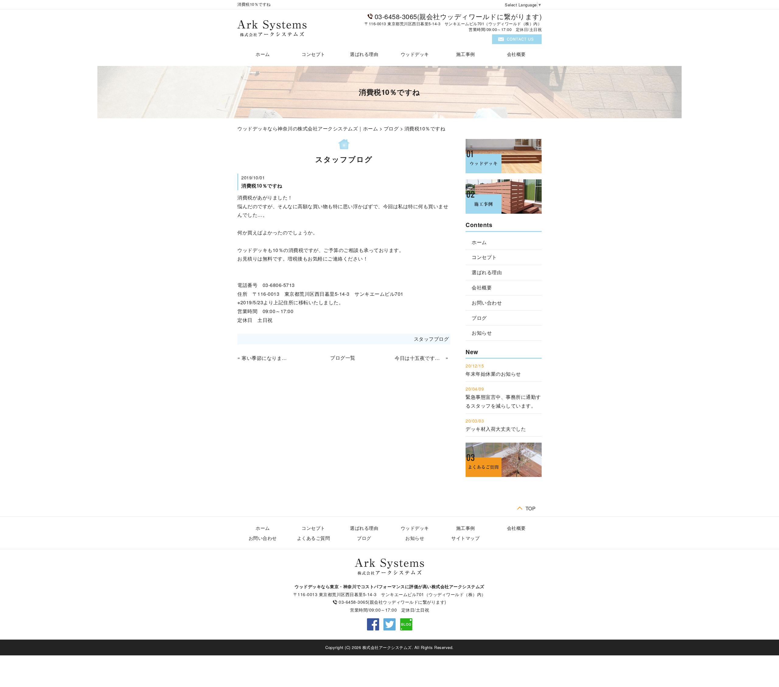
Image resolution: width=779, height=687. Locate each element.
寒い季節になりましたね (266, 357)
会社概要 (516, 54)
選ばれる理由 (364, 54)
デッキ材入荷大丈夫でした (496, 428)
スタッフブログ (431, 338)
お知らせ (482, 332)
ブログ (391, 128)
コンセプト (313, 54)
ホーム (263, 54)
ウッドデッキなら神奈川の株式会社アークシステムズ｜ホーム (307, 128)
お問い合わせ (487, 302)
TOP (531, 507)
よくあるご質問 (313, 538)
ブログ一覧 (342, 357)
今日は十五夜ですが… (419, 357)
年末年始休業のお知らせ (493, 373)
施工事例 (465, 54)
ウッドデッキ (415, 54)
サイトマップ (465, 538)
